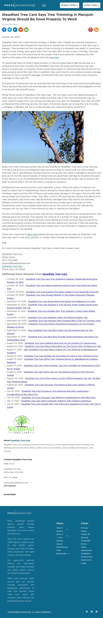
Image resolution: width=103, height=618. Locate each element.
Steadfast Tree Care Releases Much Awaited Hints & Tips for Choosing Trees (65, 321)
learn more (32, 234)
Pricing (59, 541)
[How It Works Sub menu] (67, 530)
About (59, 544)
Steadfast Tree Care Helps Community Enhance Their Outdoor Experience (56, 401)
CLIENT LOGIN (90, 5)
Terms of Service (85, 536)
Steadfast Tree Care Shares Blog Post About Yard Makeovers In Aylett (61, 301)
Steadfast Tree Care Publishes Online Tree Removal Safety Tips (58, 317)
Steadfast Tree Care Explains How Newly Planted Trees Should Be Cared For (62, 292)
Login (83, 563)
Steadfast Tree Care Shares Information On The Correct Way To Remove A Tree (63, 346)
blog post (54, 58)
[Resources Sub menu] (69, 554)
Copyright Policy (86, 542)
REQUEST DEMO (68, 5)
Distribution (62, 547)
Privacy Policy (84, 529)
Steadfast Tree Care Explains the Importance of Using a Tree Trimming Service (61, 356)
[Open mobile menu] (44, 5)
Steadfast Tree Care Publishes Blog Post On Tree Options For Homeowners (60, 343)
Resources (61, 553)
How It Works (59, 529)
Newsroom (86, 560)
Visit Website (10, 486)
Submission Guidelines (86, 552)
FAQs (83, 547)
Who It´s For (59, 536)
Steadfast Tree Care (12, 266)
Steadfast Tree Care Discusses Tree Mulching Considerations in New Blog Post (58, 397)
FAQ (58, 550)
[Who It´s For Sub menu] (67, 536)
